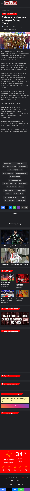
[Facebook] (3, 207)
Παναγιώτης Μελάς (20, 27)
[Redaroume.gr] (10, 3)
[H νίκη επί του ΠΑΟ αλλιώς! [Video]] (7, 277)
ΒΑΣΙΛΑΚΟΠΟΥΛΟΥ (10, 166)
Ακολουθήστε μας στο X (10, 413)
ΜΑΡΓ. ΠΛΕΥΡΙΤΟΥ (10, 183)
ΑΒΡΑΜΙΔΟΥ (21, 163)
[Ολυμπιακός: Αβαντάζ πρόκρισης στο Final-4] (7, 293)
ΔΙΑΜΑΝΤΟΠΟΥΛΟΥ (15, 170)
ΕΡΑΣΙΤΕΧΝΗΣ (8, 173)
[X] (6, 207)
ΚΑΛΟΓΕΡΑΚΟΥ (22, 173)
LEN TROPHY (9, 163)
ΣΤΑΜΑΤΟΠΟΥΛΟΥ (11, 197)
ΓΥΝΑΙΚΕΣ (23, 166)
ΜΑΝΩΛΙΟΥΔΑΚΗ (15, 180)
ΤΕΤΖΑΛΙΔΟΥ (10, 200)
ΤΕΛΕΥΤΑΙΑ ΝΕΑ (12, 13)
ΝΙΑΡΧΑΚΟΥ (12, 187)
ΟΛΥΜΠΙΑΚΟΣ (9, 190)
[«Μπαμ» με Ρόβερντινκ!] (22, 293)
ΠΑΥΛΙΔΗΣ (21, 190)
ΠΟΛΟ (8, 10)
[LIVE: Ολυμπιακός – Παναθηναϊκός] (22, 278)
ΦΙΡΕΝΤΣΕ (21, 200)
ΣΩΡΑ (23, 197)
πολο (9, 194)
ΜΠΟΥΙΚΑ (23, 183)
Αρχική (4, 10)
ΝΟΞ (21, 187)
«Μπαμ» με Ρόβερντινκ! (21, 298)
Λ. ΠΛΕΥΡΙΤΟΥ (15, 177)
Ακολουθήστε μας (15, 405)
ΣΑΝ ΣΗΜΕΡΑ (19, 194)
